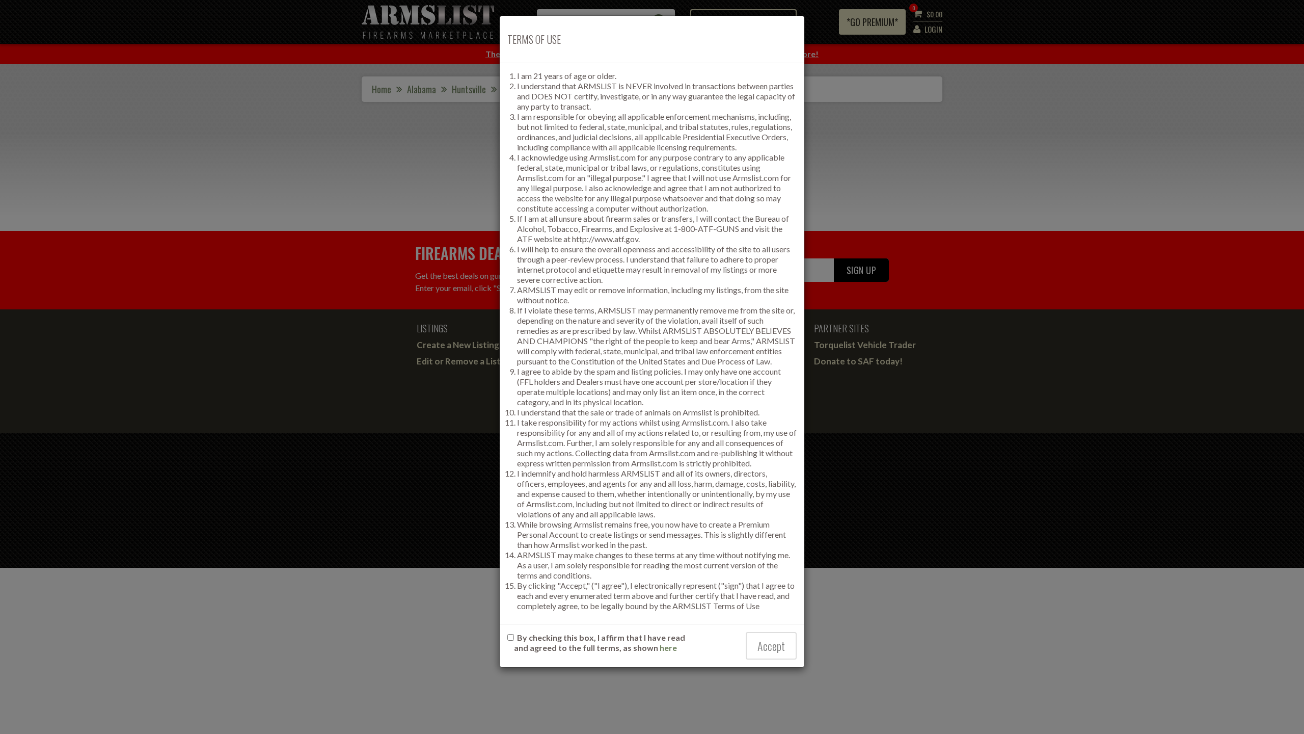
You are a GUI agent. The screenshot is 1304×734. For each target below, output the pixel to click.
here (668, 647)
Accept (771, 646)
